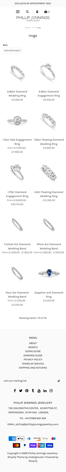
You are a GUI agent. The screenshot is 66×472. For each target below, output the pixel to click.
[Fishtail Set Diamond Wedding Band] (17, 225)
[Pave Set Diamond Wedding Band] (17, 273)
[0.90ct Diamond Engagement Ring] (49, 72)
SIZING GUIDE (33, 351)
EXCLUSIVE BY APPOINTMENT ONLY (33, 3)
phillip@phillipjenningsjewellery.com (37, 424)
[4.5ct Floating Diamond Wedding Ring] (49, 173)
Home (28, 27)
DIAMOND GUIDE (32, 355)
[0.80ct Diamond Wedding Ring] (17, 72)
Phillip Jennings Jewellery (42, 453)
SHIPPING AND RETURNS (33, 367)
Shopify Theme (16, 457)
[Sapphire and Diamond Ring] (49, 273)
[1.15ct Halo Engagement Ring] (17, 120)
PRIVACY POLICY (33, 359)
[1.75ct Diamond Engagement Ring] (17, 173)
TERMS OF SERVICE (33, 363)
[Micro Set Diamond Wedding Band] (49, 225)
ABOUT (33, 343)
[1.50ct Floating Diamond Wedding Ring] (49, 120)
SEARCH (33, 347)
